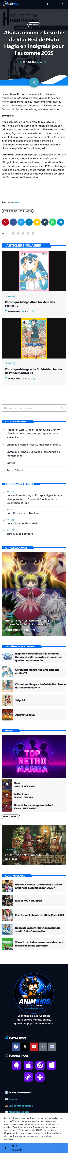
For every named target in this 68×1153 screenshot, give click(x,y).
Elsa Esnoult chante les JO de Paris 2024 (39, 915)
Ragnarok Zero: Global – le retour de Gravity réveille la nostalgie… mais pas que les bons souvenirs (33, 433)
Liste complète (11, 816)
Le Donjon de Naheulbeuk (23, 854)
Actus (9, 615)
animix (17, 202)
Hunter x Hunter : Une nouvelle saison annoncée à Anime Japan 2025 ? (31, 622)
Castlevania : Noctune (26, 513)
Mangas (34, 24)
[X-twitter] (25, 1047)
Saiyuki (11, 462)
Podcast (10, 849)
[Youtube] (34, 1047)
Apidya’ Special (16, 470)
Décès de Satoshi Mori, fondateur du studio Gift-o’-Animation (37, 929)
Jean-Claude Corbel (25, 523)
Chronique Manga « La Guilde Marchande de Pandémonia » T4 (33, 371)
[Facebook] (16, 1047)
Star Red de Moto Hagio (17, 211)
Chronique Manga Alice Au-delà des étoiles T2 (30, 304)
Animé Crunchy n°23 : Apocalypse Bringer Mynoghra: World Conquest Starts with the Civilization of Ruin (35, 499)
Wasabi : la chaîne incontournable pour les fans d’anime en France (39, 944)
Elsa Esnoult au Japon (28, 900)
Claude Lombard (23, 533)
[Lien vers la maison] (11, 4)
